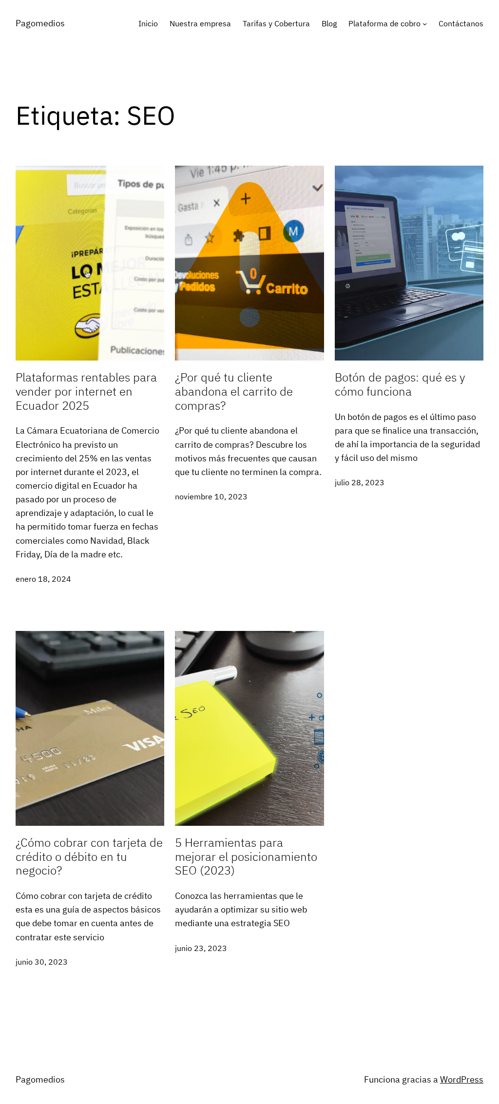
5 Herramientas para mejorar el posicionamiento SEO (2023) (246, 856)
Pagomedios (40, 1079)
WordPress (461, 1079)
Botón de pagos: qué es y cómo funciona (400, 384)
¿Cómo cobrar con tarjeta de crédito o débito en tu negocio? (89, 856)
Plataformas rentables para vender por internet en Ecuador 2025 (86, 391)
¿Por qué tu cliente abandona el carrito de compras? (234, 391)
